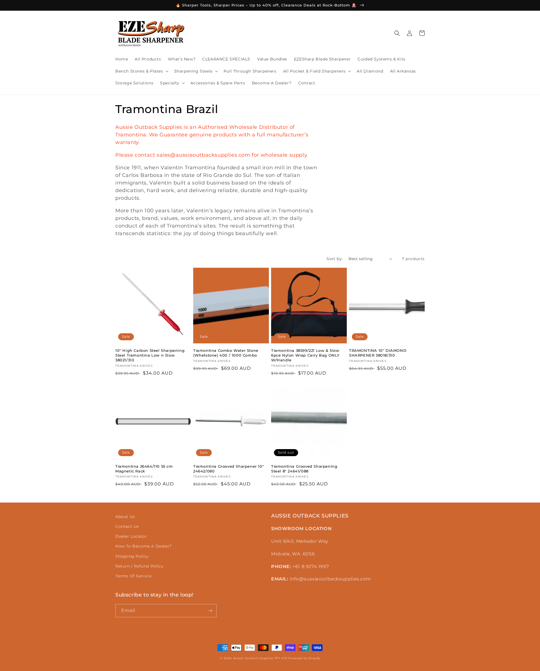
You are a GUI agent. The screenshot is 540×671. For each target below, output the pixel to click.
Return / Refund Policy (139, 566)
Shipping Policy (132, 556)
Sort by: (335, 258)
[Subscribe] (210, 610)
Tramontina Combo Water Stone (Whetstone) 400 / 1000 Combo (225, 352)
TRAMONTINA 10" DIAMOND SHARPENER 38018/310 (377, 352)
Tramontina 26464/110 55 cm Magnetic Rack (144, 468)
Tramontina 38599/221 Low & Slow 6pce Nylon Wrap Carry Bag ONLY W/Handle (305, 355)
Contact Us (127, 526)
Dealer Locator (131, 536)
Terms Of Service (133, 575)
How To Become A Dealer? (143, 546)
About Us (125, 516)
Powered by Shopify (304, 658)
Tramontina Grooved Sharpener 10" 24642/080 (228, 468)
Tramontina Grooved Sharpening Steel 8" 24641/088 (304, 468)
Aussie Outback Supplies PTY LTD (260, 658)
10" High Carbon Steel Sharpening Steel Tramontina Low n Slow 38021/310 (149, 355)
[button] (141, 71)
